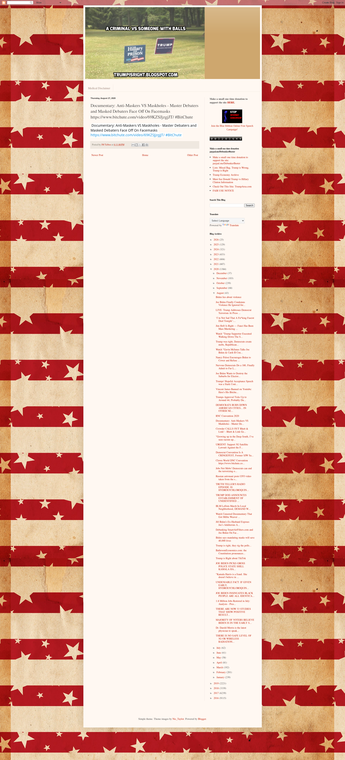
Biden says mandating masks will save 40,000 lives (235, 539)
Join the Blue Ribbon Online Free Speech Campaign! (232, 128)
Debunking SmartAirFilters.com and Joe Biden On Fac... (234, 531)
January (221, 677)
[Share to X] (140, 145)
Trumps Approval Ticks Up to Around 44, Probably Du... (231, 398)
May (219, 657)
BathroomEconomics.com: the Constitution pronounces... (231, 552)
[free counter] (226, 139)
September (222, 288)
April (220, 662)
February (221, 672)
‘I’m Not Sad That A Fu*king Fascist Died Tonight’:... (235, 319)
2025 (216, 244)
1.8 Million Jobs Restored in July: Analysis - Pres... (233, 602)
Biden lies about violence (228, 297)
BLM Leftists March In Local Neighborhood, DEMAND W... (233, 507)
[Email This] (133, 145)
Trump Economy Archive (226, 174)
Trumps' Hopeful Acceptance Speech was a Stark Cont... (234, 382)
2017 (216, 693)
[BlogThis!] (136, 145)
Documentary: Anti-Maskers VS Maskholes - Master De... (232, 422)
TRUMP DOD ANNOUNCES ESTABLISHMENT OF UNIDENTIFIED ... (231, 498)
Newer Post (97, 155)
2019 (216, 683)
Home (145, 155)
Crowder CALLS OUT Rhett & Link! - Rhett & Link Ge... (232, 430)
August (220, 293)
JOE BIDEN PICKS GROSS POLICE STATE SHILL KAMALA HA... (230, 566)
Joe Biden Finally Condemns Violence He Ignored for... (230, 303)
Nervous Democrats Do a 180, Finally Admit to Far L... (235, 366)
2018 (216, 688)
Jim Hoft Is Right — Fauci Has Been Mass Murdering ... (234, 327)
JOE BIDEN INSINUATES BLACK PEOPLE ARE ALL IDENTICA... (235, 594)
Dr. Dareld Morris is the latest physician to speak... (231, 629)
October (221, 283)
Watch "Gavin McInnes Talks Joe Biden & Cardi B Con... (232, 351)
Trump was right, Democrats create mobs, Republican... (234, 343)
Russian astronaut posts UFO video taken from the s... (233, 477)
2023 (216, 254)
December (222, 273)
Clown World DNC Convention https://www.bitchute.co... (232, 462)
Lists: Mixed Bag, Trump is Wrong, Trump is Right (231, 169)
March (220, 667)
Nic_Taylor (178, 719)
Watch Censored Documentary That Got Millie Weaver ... (234, 515)
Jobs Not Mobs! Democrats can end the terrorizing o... (234, 470)
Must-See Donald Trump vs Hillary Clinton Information (231, 180)
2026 (216, 239)
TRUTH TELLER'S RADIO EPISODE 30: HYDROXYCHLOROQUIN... (232, 487)
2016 (216, 698)
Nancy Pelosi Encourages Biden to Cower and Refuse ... (233, 359)
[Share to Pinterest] (147, 145)
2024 (216, 249)
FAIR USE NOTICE (223, 190)
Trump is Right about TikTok (231, 558)
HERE (230, 102)
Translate (234, 225)
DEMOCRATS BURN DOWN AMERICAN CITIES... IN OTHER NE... (231, 408)
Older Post (192, 155)
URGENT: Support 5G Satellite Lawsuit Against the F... (232, 446)
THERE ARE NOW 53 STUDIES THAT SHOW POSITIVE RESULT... (233, 612)
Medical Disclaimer (99, 88)
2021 (216, 264)
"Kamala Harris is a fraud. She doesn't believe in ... (231, 575)
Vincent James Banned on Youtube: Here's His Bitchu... (234, 390)
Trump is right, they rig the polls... (233, 545)
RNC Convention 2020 (227, 416)
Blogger (202, 719)
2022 (216, 259)
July (219, 647)
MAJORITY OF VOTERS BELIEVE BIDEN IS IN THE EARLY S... (235, 621)
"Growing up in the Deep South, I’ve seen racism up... (235, 438)
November (222, 278)
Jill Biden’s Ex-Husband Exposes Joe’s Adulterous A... (232, 523)
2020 (216, 269)
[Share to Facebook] (143, 145)
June (219, 652)
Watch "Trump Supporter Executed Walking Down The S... (234, 335)
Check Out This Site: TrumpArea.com (232, 186)
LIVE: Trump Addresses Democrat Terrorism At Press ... (233, 311)
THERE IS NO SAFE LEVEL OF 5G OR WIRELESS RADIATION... (233, 638)
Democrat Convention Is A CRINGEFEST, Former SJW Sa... (235, 454)
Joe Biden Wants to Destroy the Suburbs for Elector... (231, 375)
